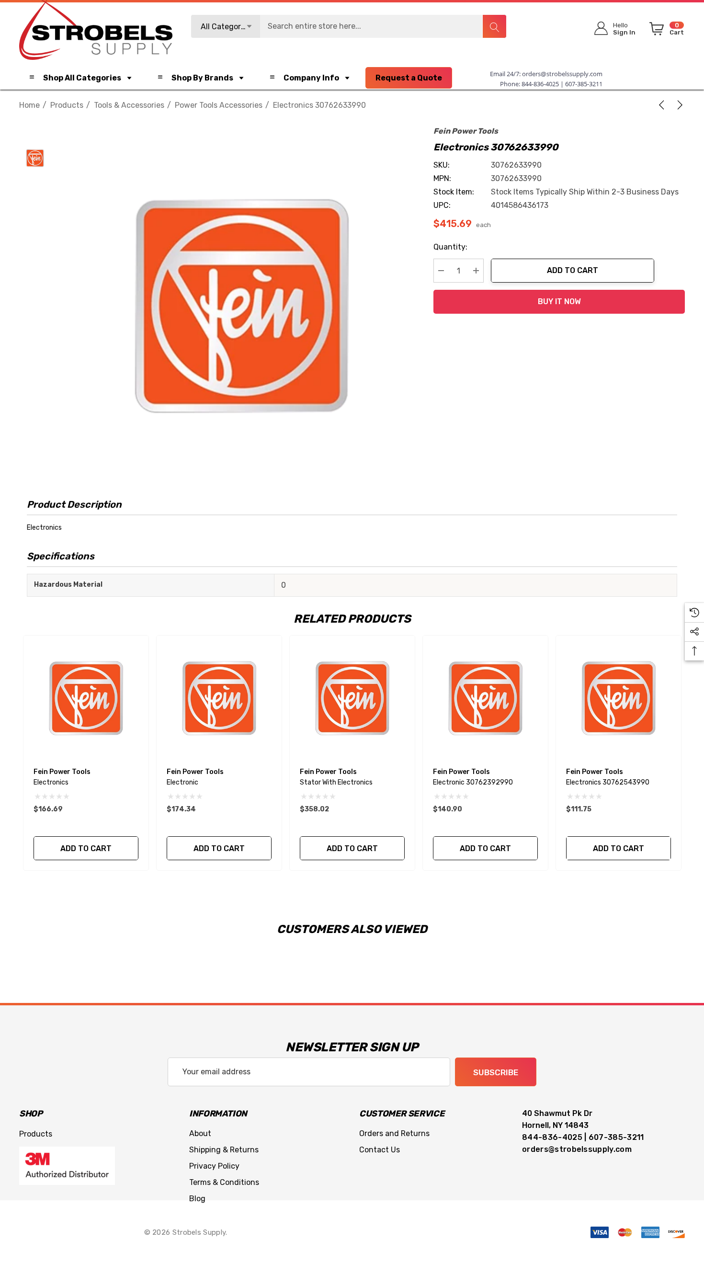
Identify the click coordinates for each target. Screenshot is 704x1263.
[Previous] (663, 105)
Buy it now (559, 301)
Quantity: (450, 246)
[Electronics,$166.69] (85, 698)
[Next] (678, 105)
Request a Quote (408, 77)
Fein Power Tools (465, 131)
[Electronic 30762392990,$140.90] (485, 698)
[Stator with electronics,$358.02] (352, 698)
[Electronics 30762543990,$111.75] (618, 698)
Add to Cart (572, 270)
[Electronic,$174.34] (219, 698)
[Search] (494, 26)
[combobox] (349, 26)
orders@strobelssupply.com (562, 73)
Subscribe (495, 1072)
